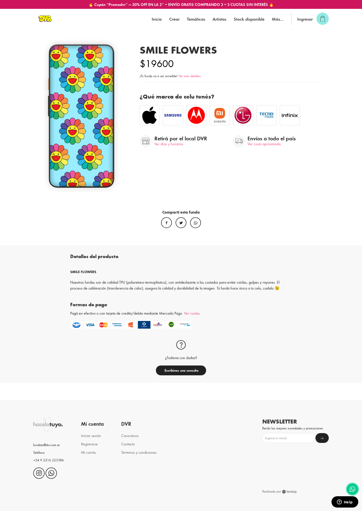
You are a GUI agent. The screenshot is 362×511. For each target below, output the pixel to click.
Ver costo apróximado (264, 143)
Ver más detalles (190, 75)
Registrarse (89, 443)
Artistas (219, 19)
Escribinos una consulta (181, 370)
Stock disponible (249, 19)
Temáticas (196, 19)
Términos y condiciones (139, 452)
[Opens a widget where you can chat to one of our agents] (344, 502)
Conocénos (130, 435)
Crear (174, 19)
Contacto (128, 443)
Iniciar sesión (91, 435)
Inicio (157, 19)
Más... (278, 19)
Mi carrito (88, 452)
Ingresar (305, 19)
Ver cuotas (192, 313)
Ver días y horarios (168, 143)
